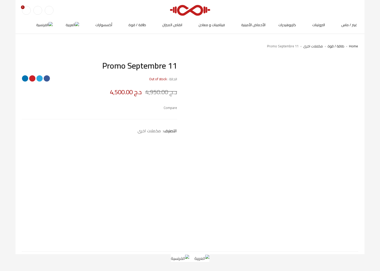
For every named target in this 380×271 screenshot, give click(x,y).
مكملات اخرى (313, 46)
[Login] (37, 10)
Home (353, 46)
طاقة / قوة (336, 46)
